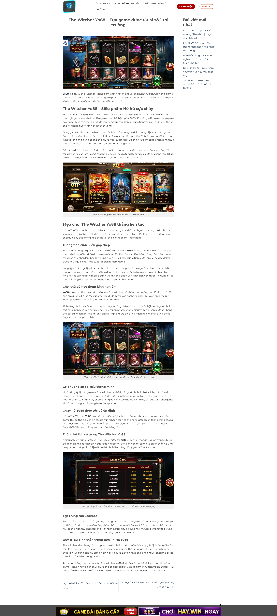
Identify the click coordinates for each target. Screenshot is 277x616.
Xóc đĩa (135, 3)
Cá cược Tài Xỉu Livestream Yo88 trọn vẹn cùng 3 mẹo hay (198, 72)
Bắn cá (162, 3)
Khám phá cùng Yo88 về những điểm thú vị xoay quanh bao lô (197, 34)
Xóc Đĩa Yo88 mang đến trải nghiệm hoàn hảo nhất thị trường (198, 47)
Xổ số (144, 3)
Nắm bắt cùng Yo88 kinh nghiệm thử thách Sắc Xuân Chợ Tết (197, 59)
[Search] (97, 3)
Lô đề (153, 3)
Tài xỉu (116, 3)
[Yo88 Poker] (77, 6)
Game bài (105, 3)
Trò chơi (102, 9)
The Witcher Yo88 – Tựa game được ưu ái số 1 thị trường (197, 84)
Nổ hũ (125, 3)
